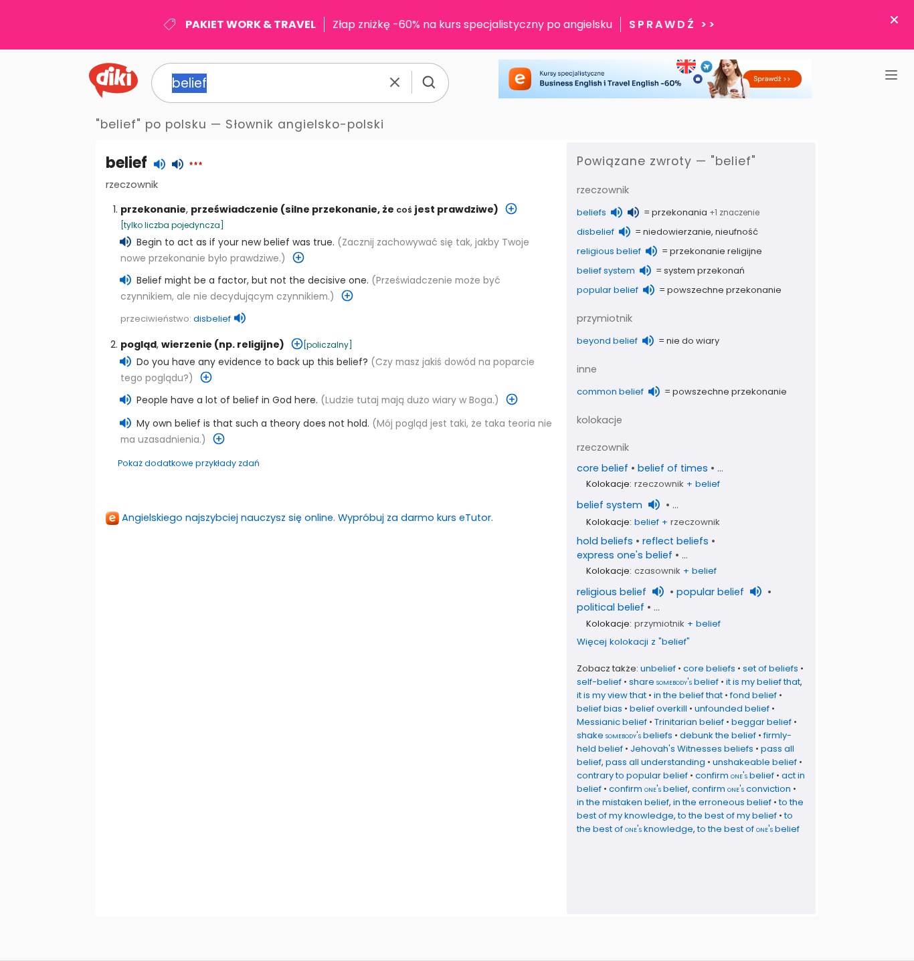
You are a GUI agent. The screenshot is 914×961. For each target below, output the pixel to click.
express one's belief (624, 555)
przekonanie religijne (716, 251)
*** (196, 166)
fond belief (753, 695)
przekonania (679, 212)
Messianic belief (612, 722)
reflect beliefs (675, 541)
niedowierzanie (677, 231)
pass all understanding (655, 762)
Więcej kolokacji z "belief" (633, 641)
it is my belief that (763, 681)
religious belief (609, 251)
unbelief (658, 668)
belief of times (673, 468)
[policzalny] (328, 344)
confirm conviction (741, 788)
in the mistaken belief (623, 802)
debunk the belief (718, 735)
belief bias (599, 708)
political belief (610, 607)
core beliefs (709, 668)
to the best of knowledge (685, 822)
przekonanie (153, 209)
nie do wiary (692, 340)
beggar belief (761, 722)
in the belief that (688, 695)
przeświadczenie (234, 209)
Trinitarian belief (689, 722)
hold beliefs (605, 541)
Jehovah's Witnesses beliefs (691, 748)
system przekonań (704, 270)
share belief (674, 681)
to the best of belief (748, 829)
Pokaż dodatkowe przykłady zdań (189, 463)
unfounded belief (732, 708)
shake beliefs (624, 735)
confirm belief (734, 775)
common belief (610, 391)
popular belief (607, 290)
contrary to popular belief (632, 775)
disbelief (212, 318)
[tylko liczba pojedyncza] (172, 225)
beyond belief (607, 340)
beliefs (591, 212)
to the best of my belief (727, 815)
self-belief (599, 681)
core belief (602, 468)
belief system (606, 270)
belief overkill (658, 708)
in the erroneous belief (722, 802)
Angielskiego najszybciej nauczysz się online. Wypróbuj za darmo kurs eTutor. (307, 517)
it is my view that (611, 695)
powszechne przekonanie (724, 290)
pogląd (138, 344)
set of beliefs (770, 668)
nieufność (736, 231)
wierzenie (186, 344)
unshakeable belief (755, 762)
